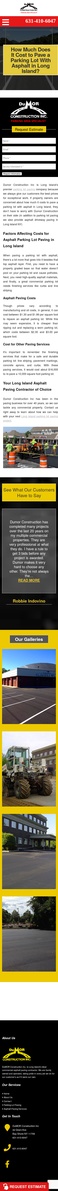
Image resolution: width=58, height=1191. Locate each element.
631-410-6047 (40, 21)
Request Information (12, 174)
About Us (8, 1097)
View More (29, 700)
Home (6, 1093)
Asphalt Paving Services (15, 1109)
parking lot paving (24, 189)
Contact (8, 1101)
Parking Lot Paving (12, 1105)
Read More (29, 580)
